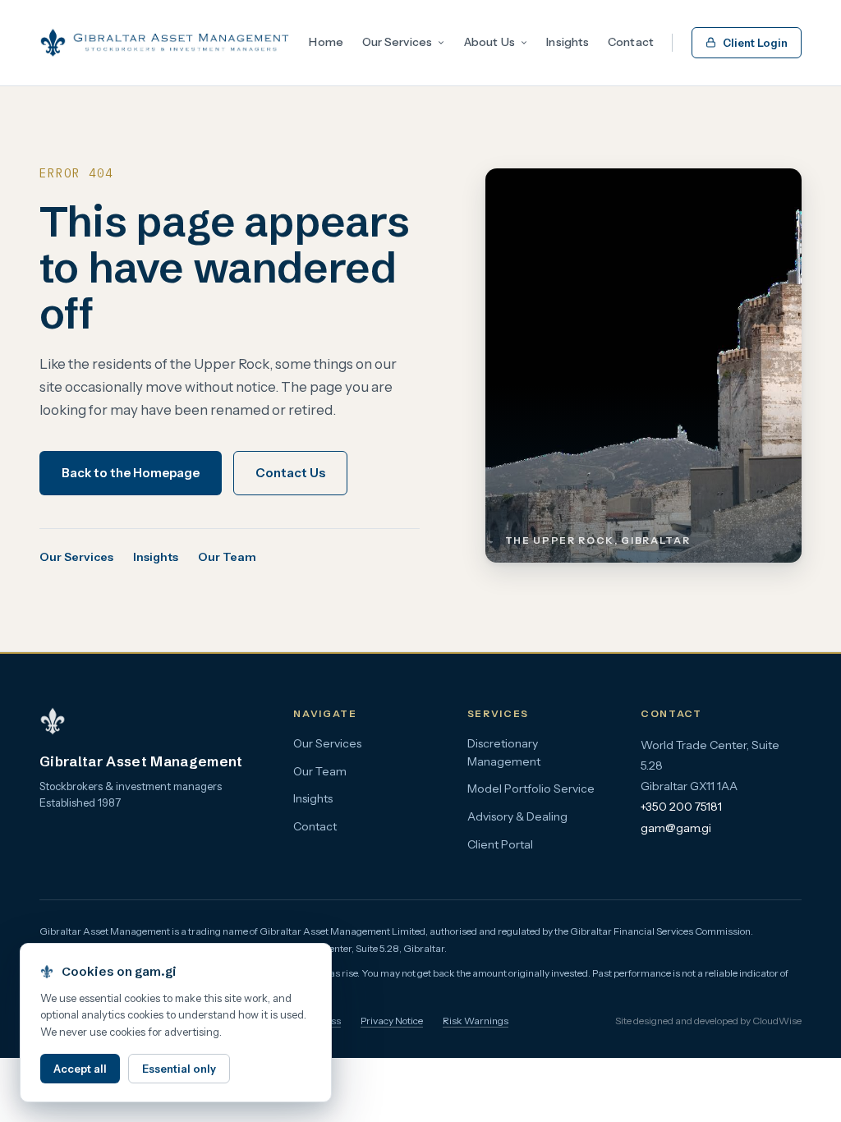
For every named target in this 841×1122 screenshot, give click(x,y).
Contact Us (290, 473)
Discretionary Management (503, 752)
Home (326, 41)
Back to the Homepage (131, 473)
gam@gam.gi (676, 828)
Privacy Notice (392, 1020)
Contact (631, 41)
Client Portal (500, 844)
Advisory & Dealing (517, 816)
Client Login (755, 42)
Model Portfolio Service (531, 788)
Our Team (227, 557)
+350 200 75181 (681, 806)
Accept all (80, 1068)
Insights (567, 41)
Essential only (179, 1068)
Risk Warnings (475, 1020)
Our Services (397, 41)
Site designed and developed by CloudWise (708, 1020)
